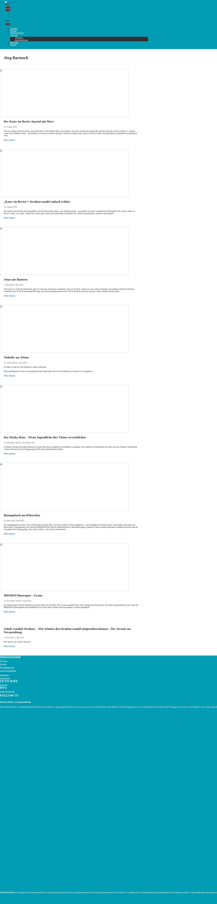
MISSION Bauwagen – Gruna (23, 595)
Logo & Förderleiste (8, 671)
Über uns (3, 661)
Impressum (4, 675)
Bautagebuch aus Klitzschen (22, 515)
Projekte (13, 31)
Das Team (14, 42)
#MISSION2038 (16, 33)
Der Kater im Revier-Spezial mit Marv (29, 121)
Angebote (14, 36)
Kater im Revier (21, 40)
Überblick (19, 38)
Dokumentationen (7, 667)
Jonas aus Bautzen (15, 279)
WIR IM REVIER (7, 692)
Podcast (13, 45)
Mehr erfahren (9, 140)
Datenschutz (5, 678)
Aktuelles (14, 28)
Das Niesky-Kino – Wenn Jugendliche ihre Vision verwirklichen (45, 437)
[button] (7, 5)
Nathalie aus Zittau (16, 357)
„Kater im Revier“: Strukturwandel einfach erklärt (37, 201)
